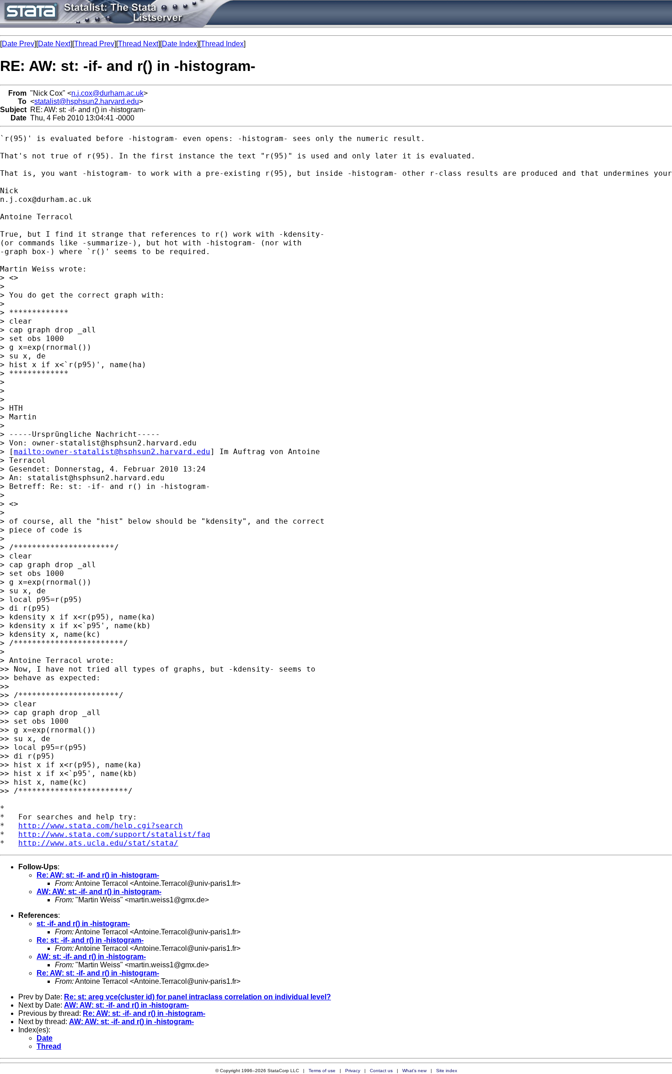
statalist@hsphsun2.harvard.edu (86, 101)
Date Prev (18, 44)
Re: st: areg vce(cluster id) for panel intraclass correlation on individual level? (197, 997)
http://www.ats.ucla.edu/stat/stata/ (98, 843)
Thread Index (222, 44)
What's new (414, 1070)
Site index (446, 1070)
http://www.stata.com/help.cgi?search (100, 825)
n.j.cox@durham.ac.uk (107, 93)
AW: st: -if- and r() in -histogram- (91, 956)
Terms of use (322, 1070)
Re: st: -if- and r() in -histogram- (90, 940)
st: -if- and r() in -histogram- (83, 924)
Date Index (179, 44)
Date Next (54, 44)
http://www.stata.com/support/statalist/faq (114, 834)
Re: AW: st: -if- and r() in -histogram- (98, 875)
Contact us (381, 1070)
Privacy (352, 1070)
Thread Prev (94, 44)
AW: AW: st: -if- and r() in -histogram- (99, 891)
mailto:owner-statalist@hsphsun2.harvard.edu (112, 451)
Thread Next (138, 44)
